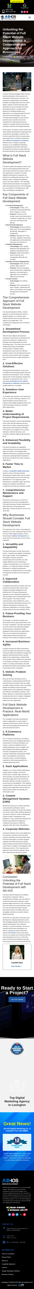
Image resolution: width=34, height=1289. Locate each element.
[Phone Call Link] (4, 1236)
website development (19, 536)
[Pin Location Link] (4, 1228)
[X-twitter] (20, 1214)
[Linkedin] (17, 1214)
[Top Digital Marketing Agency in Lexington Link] (17, 1086)
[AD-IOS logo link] (8, 17)
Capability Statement (8, 1264)
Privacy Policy (6, 1257)
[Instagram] (24, 12)
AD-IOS (13, 933)
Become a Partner (7, 1274)
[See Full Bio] (22, 966)
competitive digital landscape (19, 471)
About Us (5, 1260)
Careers (4, 1267)
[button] (29, 17)
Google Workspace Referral (11, 1271)
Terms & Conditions (8, 1254)
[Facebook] (22, 12)
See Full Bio (16, 966)
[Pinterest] (27, 12)
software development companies (17, 140)
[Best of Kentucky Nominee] (17, 1056)
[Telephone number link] (3, 11)
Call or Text (9, 10)
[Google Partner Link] (25, 6)
